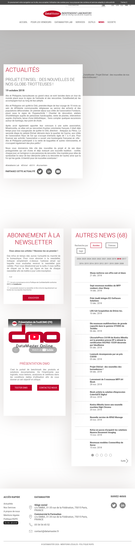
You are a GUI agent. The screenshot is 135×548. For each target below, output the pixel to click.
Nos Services (10, 507)
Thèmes (111, 245)
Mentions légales (11, 515)
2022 (99, 259)
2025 (84, 259)
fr (126, 5)
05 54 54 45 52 (42, 524)
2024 (89, 259)
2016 (81, 263)
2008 (121, 263)
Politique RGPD (11, 519)
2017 (124, 259)
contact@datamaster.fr (46, 531)
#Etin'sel (24, 165)
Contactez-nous (48, 387)
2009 (116, 263)
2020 (109, 259)
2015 (86, 263)
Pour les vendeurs (41, 22)
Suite (123, 461)
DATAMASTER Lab (63, 22)
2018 (119, 259)
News (101, 22)
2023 (94, 259)
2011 (106, 263)
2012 (101, 263)
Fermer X (124, 2)
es (122, 5)
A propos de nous (12, 511)
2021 (104, 259)
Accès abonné (10, 523)
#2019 (32, 165)
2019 (114, 259)
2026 (79, 259)
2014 (91, 263)
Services (80, 22)
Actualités (8, 503)
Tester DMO (21, 387)
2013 (96, 263)
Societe (111, 22)
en (117, 5)
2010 (111, 263)
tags (81, 251)
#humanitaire (42, 165)
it (130, 5)
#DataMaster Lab (12, 165)
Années (96, 245)
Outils (91, 22)
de (112, 5)
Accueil (23, 22)
